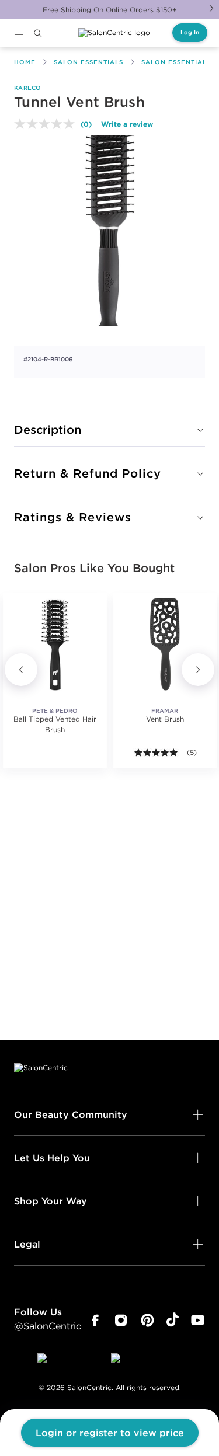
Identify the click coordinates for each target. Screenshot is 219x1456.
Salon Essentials (88, 62)
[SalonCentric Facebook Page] (95, 1320)
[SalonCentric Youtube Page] (197, 1320)
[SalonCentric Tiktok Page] (172, 1320)
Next (211, 8)
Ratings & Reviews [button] (72, 517)
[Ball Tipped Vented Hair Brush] (55, 644)
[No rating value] (47, 123)
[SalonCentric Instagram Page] (121, 1320)
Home (25, 62)
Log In (189, 32)
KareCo (27, 88)
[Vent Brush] (164, 644)
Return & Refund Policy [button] (87, 473)
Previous (21, 669)
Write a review (127, 123)
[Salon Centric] (114, 32)
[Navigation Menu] (19, 33)
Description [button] (47, 429)
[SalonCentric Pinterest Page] (147, 1320)
